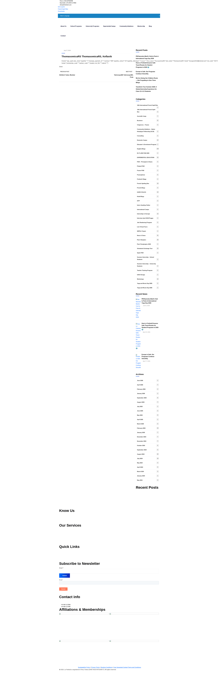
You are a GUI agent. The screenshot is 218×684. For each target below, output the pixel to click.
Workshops (147, 279)
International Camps (147, 209)
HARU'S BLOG (147, 192)
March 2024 (147, 471)
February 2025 (147, 428)
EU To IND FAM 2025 (147, 153)
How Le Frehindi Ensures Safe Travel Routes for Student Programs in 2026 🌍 (145, 65)
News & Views (147, 235)
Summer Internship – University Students (147, 265)
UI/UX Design (147, 274)
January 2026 (147, 393)
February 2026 (147, 389)
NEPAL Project (147, 231)
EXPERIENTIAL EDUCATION (147, 157)
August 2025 (147, 402)
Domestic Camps (147, 140)
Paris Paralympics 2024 (147, 244)
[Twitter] (65, 66)
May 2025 (147, 415)
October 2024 (147, 445)
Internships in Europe (147, 214)
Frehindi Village (147, 179)
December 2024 (147, 437)
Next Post (129, 71)
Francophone (147, 175)
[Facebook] (63, 66)
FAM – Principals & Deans (147, 162)
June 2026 (147, 380)
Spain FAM (147, 253)
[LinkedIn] (66, 66)
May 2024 (147, 463)
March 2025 (147, 424)
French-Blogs (147, 188)
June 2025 (147, 411)
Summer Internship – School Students (147, 258)
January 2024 (147, 476)
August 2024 (147, 454)
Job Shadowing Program (147, 222)
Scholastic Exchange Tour (147, 248)
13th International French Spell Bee (147, 105)
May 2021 (147, 480)
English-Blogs (148, 149)
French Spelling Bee (147, 183)
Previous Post (64, 71)
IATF (147, 201)
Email (61, 568)
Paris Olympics (147, 240)
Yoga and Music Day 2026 (147, 287)
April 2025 (147, 419)
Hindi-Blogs (147, 196)
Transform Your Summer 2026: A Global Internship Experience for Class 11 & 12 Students (146, 89)
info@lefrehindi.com (67, 601)
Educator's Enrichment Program (147, 144)
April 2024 (147, 467)
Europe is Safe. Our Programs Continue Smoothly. (145, 73)
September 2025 (147, 398)
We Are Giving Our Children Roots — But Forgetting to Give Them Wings (147, 80)
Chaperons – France (147, 125)
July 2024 (147, 458)
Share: (61, 66)
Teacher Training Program (147, 270)
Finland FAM (147, 166)
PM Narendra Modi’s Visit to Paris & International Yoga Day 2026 (147, 57)
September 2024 (147, 450)
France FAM (147, 170)
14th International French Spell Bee (147, 111)
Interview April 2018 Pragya (147, 218)
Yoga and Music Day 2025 (147, 283)
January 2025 (147, 432)
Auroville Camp (147, 116)
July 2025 (147, 406)
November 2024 (147, 441)
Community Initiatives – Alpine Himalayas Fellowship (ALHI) (147, 130)
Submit (64, 575)
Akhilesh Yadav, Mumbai (67, 75)
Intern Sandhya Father (147, 205)
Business (147, 120)
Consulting (147, 136)
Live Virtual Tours (147, 227)
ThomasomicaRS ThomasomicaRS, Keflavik (87, 56)
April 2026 (147, 385)
